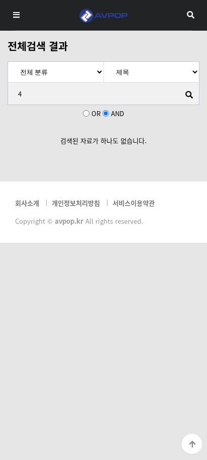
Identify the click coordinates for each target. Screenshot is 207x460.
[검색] (189, 94)
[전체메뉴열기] (16, 14)
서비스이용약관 (134, 203)
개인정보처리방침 (76, 203)
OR (95, 113)
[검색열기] (190, 14)
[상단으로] (192, 444)
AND (117, 113)
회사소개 (27, 203)
